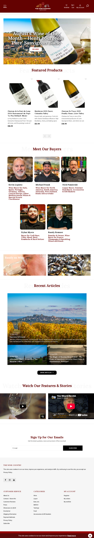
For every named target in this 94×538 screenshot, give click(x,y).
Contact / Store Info (9, 498)
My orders (67, 498)
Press (5, 505)
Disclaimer (6, 511)
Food (35, 511)
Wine (35, 495)
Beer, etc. (37, 502)
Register (66, 495)
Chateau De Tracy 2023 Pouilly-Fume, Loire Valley (73, 112)
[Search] (87, 6)
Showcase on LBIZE (9, 508)
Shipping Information (9, 514)
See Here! (35, 49)
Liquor (35, 498)
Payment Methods (9, 517)
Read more (71, 536)
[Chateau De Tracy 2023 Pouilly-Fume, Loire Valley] (74, 94)
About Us (6, 495)
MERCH (36, 505)
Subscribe (6, 523)
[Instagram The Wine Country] (10, 480)
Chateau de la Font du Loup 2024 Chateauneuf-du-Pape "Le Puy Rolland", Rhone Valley (19, 113)
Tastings (36, 508)
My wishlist (67, 502)
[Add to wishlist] (32, 79)
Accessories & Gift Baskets (42, 514)
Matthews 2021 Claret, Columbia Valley (44, 112)
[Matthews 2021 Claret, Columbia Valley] (47, 94)
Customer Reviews (9, 502)
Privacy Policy (7, 520)
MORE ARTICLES (45, 372)
